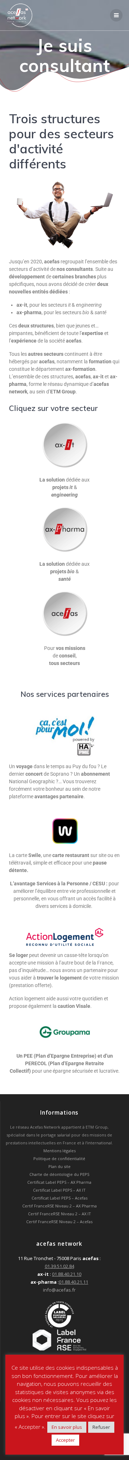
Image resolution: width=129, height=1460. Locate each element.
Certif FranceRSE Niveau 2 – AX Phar (56, 1205)
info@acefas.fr (59, 1290)
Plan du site (59, 1166)
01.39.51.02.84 (59, 1266)
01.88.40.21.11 (73, 1282)
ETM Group (63, 391)
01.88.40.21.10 (66, 1274)
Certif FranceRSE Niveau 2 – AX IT (59, 1213)
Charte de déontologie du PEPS (59, 1174)
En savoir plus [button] (67, 1427)
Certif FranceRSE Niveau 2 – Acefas (59, 1221)
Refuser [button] (101, 1427)
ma (94, 1205)
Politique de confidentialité (59, 1158)
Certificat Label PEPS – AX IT (59, 1190)
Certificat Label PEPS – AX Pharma (59, 1182)
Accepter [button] (65, 1440)
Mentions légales (59, 1150)
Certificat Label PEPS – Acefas (59, 1198)
